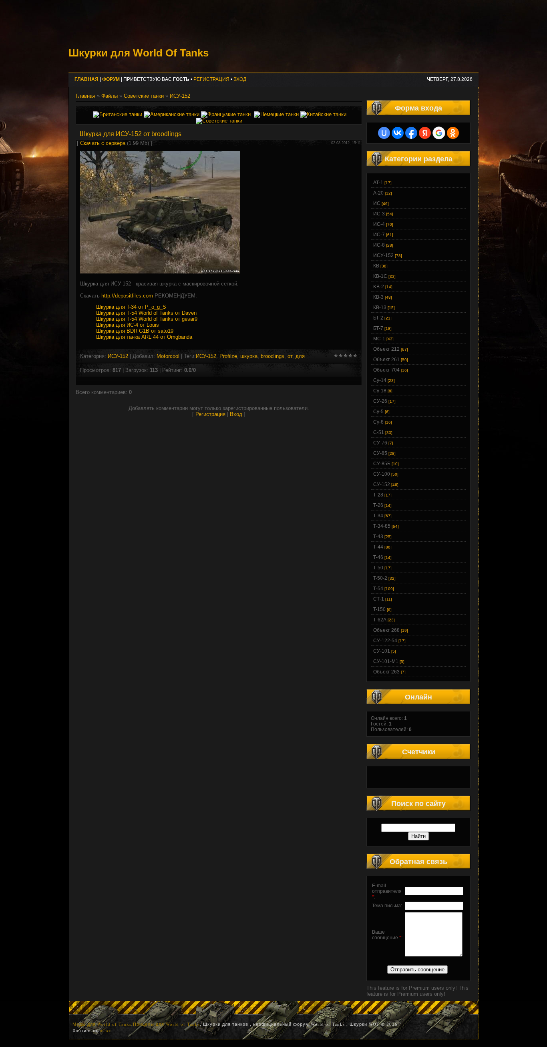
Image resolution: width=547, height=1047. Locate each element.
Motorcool (168, 356)
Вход (239, 79)
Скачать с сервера (102, 143)
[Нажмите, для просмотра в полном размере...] (160, 272)
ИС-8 (379, 245)
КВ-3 (378, 297)
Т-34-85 (381, 526)
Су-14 (379, 380)
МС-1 (379, 339)
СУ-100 (381, 474)
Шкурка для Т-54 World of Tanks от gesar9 (146, 319)
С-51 (378, 432)
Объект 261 (386, 359)
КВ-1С (380, 276)
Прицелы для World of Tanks (166, 1024)
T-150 (379, 609)
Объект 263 (386, 672)
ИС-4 (379, 224)
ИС (376, 203)
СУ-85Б (381, 463)
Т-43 (378, 536)
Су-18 (379, 391)
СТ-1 (378, 599)
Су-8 (378, 422)
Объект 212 (386, 349)
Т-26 (378, 505)
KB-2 (378, 286)
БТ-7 (378, 328)
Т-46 (378, 557)
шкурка (248, 356)
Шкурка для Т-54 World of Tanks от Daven (146, 313)
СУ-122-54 (385, 640)
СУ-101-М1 (385, 661)
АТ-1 (378, 182)
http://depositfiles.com (127, 296)
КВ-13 (379, 307)
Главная (85, 96)
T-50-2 (380, 578)
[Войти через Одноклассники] (453, 133)
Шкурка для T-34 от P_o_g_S (131, 307)
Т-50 (378, 568)
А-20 (378, 193)
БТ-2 (378, 318)
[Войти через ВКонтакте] (398, 133)
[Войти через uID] (384, 133)
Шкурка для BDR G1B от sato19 (134, 331)
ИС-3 (379, 214)
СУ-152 (381, 484)
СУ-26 (380, 401)
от (290, 356)
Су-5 (378, 411)
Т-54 (378, 588)
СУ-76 (380, 443)
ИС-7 (379, 234)
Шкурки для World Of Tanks (138, 53)
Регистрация (211, 79)
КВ (376, 266)
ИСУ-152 (180, 96)
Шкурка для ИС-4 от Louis (127, 325)
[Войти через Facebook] (411, 133)
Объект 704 (386, 370)
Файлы (109, 96)
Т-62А (379, 620)
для (300, 356)
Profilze (228, 356)
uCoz (105, 1030)
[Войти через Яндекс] (425, 133)
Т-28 (378, 495)
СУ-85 (380, 453)
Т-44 (378, 547)
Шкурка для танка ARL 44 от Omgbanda (144, 337)
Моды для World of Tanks (101, 1024)
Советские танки (144, 96)
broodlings (272, 356)
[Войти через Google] (438, 133)
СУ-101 (381, 651)
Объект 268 (386, 630)
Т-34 (378, 515)
